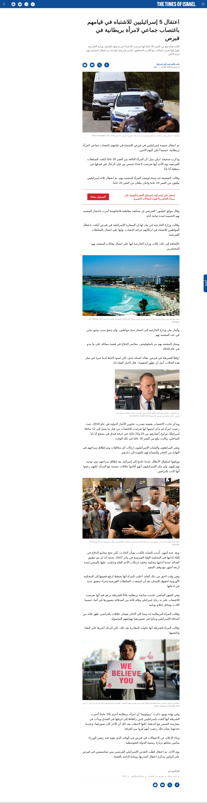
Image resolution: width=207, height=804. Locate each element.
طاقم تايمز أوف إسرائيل (166, 64)
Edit (155, 67)
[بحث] (4, 4)
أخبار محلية (172, 776)
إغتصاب (151, 776)
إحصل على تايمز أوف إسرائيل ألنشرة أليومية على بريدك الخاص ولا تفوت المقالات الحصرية (149, 197)
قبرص (160, 776)
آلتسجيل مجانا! (98, 196)
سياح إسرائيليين (137, 776)
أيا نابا (124, 776)
